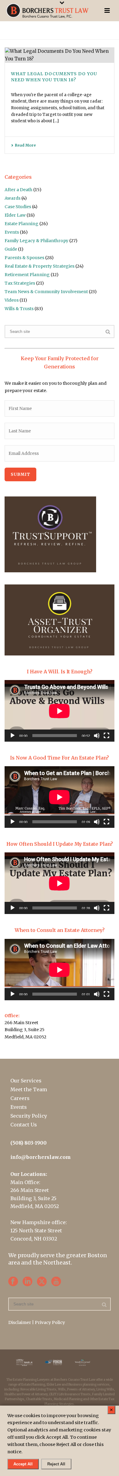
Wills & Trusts (19, 308)
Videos (12, 300)
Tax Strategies (20, 283)
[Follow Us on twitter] (42, 1282)
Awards (12, 198)
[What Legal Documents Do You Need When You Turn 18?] (59, 55)
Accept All (23, 1464)
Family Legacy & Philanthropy (36, 240)
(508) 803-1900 (28, 1143)
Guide (11, 249)
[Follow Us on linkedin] (27, 1282)
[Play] (12, 736)
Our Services (25, 1080)
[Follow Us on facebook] (13, 1282)
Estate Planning (21, 223)
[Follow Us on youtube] (56, 1282)
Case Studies (18, 206)
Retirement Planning (27, 274)
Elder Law (15, 215)
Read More (25, 145)
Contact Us (23, 1124)
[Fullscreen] (106, 736)
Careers (20, 1098)
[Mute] (97, 736)
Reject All (56, 1464)
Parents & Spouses (24, 257)
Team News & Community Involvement (46, 291)
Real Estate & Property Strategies (39, 266)
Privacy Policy (50, 1322)
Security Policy (28, 1116)
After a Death (18, 189)
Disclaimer (19, 1322)
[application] (59, 711)
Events (12, 232)
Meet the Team (28, 1089)
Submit (20, 474)
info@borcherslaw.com (40, 1157)
